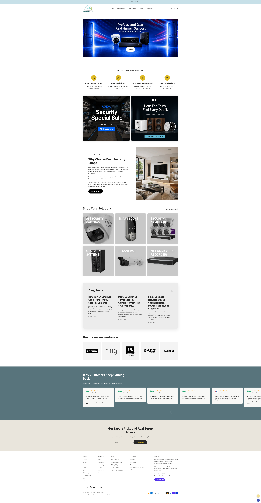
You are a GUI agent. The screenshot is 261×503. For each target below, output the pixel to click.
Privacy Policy (114, 465)
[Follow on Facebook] (84, 487)
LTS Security (86, 473)
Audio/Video (101, 462)
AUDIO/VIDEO (131, 8)
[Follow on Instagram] (91, 487)
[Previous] (115, 2)
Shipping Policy (115, 459)
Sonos (84, 465)
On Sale (100, 467)
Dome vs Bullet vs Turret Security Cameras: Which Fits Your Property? (129, 301)
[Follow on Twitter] (87, 487)
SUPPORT (149, 8)
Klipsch (85, 467)
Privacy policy (93, 494)
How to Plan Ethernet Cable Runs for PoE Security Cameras (99, 299)
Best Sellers (101, 470)
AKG (84, 481)
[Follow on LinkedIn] (101, 487)
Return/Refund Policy (116, 462)
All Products (101, 473)
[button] (258, 500)
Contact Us (133, 462)
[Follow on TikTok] (98, 487)
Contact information (117, 494)
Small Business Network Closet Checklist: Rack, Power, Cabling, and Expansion (158, 302)
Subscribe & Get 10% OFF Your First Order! (130, 2)
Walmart (116, 182)
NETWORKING (120, 8)
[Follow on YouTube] (94, 487)
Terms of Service (115, 467)
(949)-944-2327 (162, 474)
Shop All (130, 49)
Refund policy (86, 494)
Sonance (85, 462)
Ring (84, 478)
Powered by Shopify (99, 492)
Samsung (85, 459)
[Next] (145, 2)
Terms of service (100, 494)
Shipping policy (109, 494)
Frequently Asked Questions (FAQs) (137, 468)
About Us (132, 459)
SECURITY (110, 8)
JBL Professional (87, 475)
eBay (121, 182)
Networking (101, 465)
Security (100, 459)
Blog (131, 465)
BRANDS (141, 8)
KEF (84, 470)
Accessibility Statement (117, 470)
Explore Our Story (95, 191)
